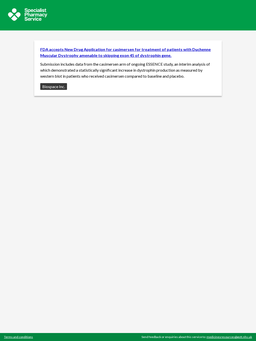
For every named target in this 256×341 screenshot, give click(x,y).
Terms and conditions (18, 337)
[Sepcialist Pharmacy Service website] (27, 19)
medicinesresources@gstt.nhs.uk (229, 337)
